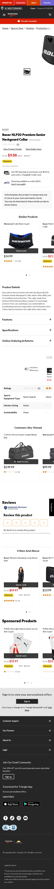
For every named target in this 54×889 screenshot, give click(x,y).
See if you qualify (18, 184)
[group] (11, 594)
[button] (21, 250)
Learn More (8, 796)
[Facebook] (5, 818)
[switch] (28, 369)
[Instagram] (19, 818)
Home (5, 28)
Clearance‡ (7, 161)
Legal (5, 750)
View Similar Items (34, 149)
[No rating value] (9, 144)
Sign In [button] (27, 701)
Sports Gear (17, 28)
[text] (21, 261)
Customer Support (11, 721)
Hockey (30, 28)
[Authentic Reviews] (16, 508)
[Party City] (47, 3)
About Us (7, 740)
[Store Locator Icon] (2, 8)
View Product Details (12, 149)
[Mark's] (34, 3)
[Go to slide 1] (27, 71)
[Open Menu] (4, 15)
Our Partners (8, 730)
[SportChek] (20, 3)
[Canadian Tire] (7, 3)
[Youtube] (25, 818)
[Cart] (50, 15)
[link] (11, 144)
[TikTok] (12, 818)
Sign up (8, 777)
